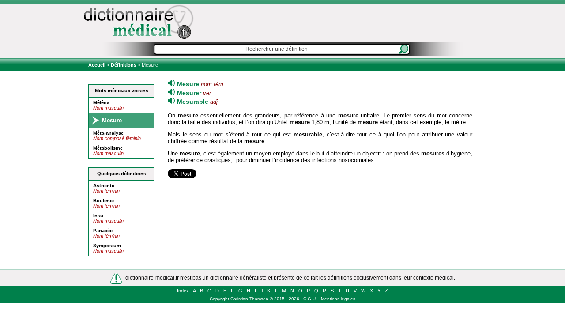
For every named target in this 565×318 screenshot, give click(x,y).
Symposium (107, 245)
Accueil (97, 65)
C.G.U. (310, 298)
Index (183, 290)
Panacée (103, 230)
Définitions (123, 65)
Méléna (101, 102)
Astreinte (103, 185)
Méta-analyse (108, 133)
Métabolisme (108, 148)
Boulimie (103, 200)
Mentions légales (338, 298)
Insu (98, 215)
